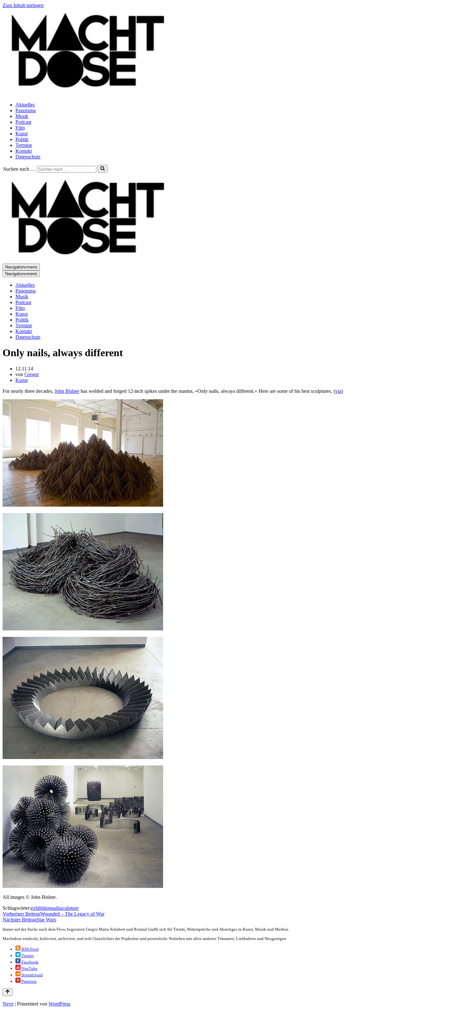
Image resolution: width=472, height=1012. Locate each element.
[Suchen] (103, 169)
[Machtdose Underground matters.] (85, 93)
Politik (22, 139)
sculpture (69, 908)
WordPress (59, 1004)
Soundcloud (32, 974)
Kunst (21, 133)
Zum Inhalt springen (23, 5)
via (338, 391)
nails (55, 908)
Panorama (25, 110)
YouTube (29, 968)
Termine (23, 145)
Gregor (31, 374)
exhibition (41, 908)
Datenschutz (27, 156)
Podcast (23, 122)
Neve (8, 1004)
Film (20, 128)
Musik (21, 116)
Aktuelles (25, 104)
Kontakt (23, 151)
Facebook (30, 962)
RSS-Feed (30, 949)
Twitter (27, 955)
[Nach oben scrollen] (8, 992)
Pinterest (29, 981)
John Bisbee (67, 391)
